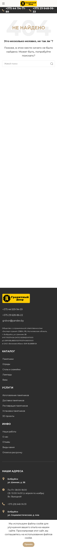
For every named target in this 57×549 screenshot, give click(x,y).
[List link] (28, 309)
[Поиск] (52, 63)
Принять (29, 544)
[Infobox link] (14, 10)
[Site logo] (28, 3)
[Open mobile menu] (3, 3)
